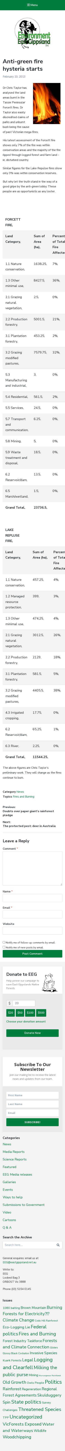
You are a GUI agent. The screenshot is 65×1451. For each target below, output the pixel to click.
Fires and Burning (23, 797)
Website (8, 924)
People (39, 1383)
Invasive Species (43, 1352)
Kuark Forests (12, 1360)
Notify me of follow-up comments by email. (30, 942)
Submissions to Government (24, 1205)
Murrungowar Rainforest (50, 1375)
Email (7, 908)
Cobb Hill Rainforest (46, 1320)
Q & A (7, 1227)
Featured (9, 1167)
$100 (30, 1013)
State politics (26, 1401)
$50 (20, 1013)
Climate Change (18, 1320)
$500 (41, 1013)
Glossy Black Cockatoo (16, 1353)
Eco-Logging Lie (16, 1327)
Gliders (54, 1347)
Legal (27, 1360)
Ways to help (13, 1197)
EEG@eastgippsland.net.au (19, 1262)
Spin (6, 1402)
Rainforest (12, 1389)
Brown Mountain (33, 1307)
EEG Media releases (17, 1174)
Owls (30, 1383)
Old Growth (14, 1382)
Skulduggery (49, 1395)
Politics (53, 1382)
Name (8, 892)
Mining (33, 1375)
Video (7, 1212)
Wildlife (40, 1430)
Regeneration (31, 1389)
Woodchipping (17, 1437)
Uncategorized (26, 1416)
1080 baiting (11, 1308)
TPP (6, 1417)
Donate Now (32, 1033)
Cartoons (9, 1220)
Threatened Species (39, 1409)
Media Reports (14, 1152)
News (20, 792)
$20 (10, 1013)
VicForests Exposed (22, 1424)
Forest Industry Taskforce (22, 1341)
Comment (10, 849)
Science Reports (15, 1159)
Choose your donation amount (26, 1021)
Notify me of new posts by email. (25, 947)
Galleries (9, 1182)
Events (8, 1189)
